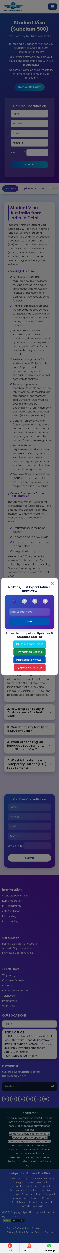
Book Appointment (31, 644)
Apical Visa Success (31, 667)
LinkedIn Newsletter (31, 660)
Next (29, 621)
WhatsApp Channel (31, 652)
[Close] (52, 583)
